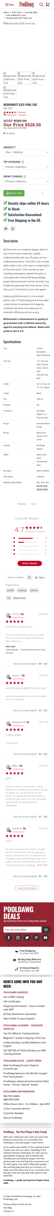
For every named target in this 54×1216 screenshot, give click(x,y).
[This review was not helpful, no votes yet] (45, 663)
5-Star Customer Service (16, 1108)
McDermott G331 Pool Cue (19, 18)
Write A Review (29, 563)
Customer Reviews (13, 1113)
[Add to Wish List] (6, 229)
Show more (19, 597)
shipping (22, 590)
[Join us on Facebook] (8, 937)
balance (34, 590)
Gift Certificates (11, 1001)
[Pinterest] (36, 937)
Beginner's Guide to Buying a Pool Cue (24, 1038)
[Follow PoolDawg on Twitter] (27, 937)
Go (46, 929)
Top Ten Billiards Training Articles (21, 1033)
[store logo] (27, 4)
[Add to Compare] (13, 229)
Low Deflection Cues (16, 15)
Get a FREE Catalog (13, 996)
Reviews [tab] (22, 504)
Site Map (7, 1207)
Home (6, 12)
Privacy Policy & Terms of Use (17, 1204)
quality (10, 590)
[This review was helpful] (40, 754)
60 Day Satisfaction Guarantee (19, 1014)
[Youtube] (45, 937)
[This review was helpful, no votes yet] (40, 710)
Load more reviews (27, 888)
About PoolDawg (12, 1117)
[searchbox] (16, 577)
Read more (11, 805)
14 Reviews (21, 112)
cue (9, 598)
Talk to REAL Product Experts (19, 1018)
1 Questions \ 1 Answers (16, 115)
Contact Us (8, 1211)
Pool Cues (16, 12)
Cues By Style (30, 12)
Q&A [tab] (33, 504)
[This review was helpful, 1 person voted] (40, 663)
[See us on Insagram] (17, 937)
